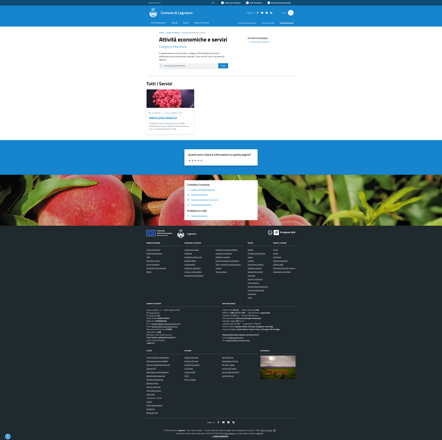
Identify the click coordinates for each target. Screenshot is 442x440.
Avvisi (250, 297)
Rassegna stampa (254, 268)
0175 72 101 (154, 312)
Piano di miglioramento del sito (158, 364)
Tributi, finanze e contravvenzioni (228, 264)
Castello (251, 260)
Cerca (223, 65)
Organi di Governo (153, 249)
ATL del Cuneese (228, 364)
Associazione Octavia (230, 361)
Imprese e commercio (224, 253)
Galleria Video (278, 264)
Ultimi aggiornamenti (154, 405)
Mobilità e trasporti (223, 257)
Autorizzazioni (189, 264)
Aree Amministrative (154, 253)
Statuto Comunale (153, 387)
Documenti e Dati (153, 260)
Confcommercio (228, 376)
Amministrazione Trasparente (157, 357)
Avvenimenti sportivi (255, 264)
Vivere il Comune (173, 32)
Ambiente (188, 253)
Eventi (275, 249)
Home (161, 32)
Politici (148, 271)
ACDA (186, 376)
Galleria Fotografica (280, 260)
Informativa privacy (153, 390)
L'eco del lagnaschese (256, 290)
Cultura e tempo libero (192, 271)
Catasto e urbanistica (192, 268)
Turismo (218, 268)
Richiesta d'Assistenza (154, 379)
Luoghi (275, 253)
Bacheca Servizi (152, 383)
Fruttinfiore (188, 368)
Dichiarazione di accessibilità (157, 361)
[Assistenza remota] (274, 430)
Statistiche (150, 409)
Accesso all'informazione (247, 23)
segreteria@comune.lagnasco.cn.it (164, 326)
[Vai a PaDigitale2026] (282, 232)
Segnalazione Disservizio (155, 376)
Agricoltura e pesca (191, 249)
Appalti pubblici (190, 260)
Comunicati (252, 294)
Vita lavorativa (221, 271)
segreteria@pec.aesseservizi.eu (238, 340)
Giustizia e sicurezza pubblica (226, 249)
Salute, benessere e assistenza (227, 260)
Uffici (148, 257)
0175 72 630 (155, 315)
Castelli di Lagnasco (191, 364)
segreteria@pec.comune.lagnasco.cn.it (165, 323)
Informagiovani (253, 283)
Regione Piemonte (154, 2)
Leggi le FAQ (151, 368)
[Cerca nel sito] (291, 13)
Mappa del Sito (152, 412)
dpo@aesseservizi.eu (235, 337)
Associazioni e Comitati (282, 271)
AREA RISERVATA (221, 436)
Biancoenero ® (230, 433)
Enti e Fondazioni (153, 264)
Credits (149, 401)
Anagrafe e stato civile (193, 257)
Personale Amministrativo (156, 268)
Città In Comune (266, 430)
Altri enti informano (255, 279)
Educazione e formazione (193, 275)
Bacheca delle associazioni (258, 286)
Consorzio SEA (189, 372)
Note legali (150, 394)
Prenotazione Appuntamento (157, 372)
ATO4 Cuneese (190, 379)
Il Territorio (277, 257)
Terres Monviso (227, 357)
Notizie (250, 249)
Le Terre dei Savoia (229, 368)
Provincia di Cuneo (191, 361)
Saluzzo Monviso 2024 (230, 372)
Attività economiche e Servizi (284, 268)
